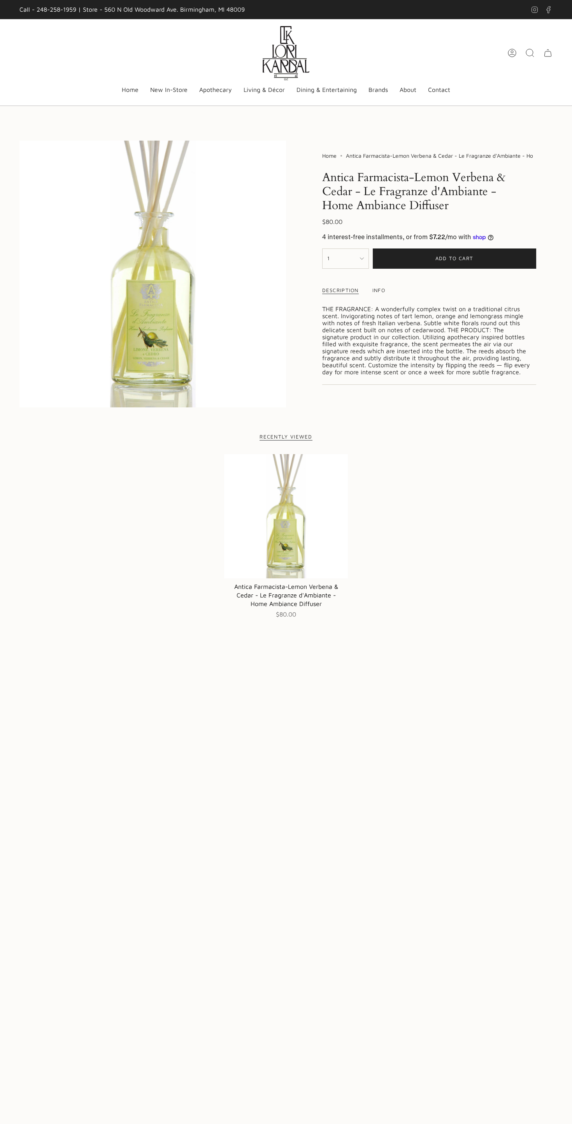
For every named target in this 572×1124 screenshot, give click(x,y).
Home (329, 155)
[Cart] (548, 53)
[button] (215, 90)
